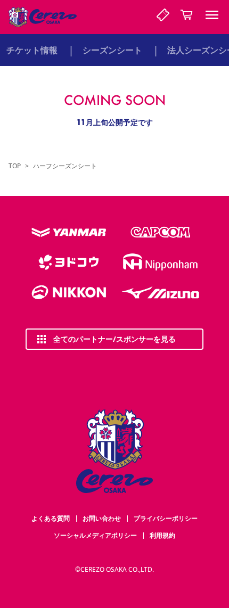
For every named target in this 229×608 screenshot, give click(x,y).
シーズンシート (112, 50)
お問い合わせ (102, 518)
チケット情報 (32, 50)
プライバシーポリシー (166, 518)
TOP (15, 166)
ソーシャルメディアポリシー (95, 535)
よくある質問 (50, 518)
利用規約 (162, 535)
